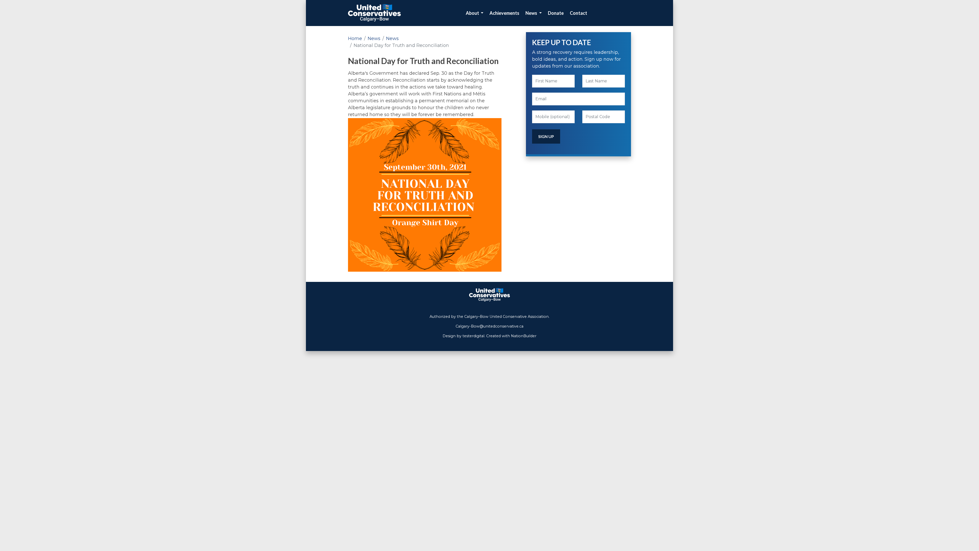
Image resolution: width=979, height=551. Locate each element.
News (531, 13)
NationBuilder (523, 336)
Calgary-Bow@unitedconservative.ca (489, 326)
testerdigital (473, 336)
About (473, 13)
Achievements (504, 13)
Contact (578, 13)
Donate (556, 13)
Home (355, 38)
